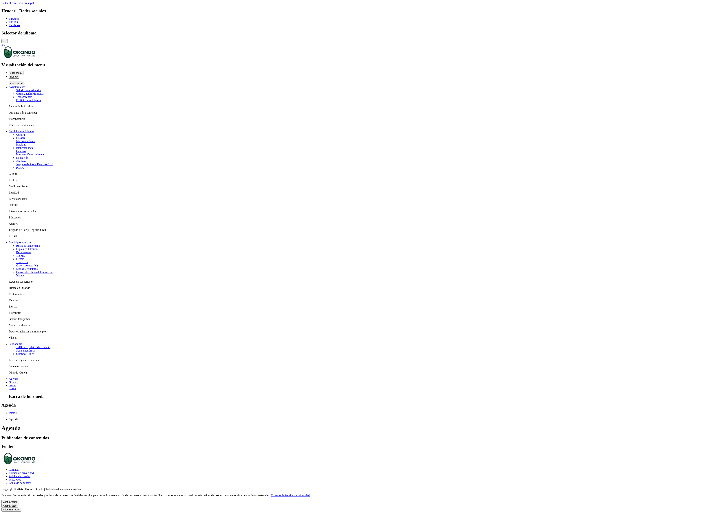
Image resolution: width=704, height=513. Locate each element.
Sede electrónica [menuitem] (25, 350)
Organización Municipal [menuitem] (30, 93)
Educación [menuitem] (22, 157)
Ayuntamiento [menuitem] (17, 87)
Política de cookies (19, 476)
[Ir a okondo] (19, 57)
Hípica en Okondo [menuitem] (27, 249)
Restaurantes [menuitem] (23, 252)
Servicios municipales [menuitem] (21, 131)
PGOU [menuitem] (20, 167)
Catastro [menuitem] (21, 151)
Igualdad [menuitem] (21, 144)
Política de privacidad (21, 473)
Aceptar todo (9, 505)
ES (4, 41)
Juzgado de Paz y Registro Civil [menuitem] (34, 164)
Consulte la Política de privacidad (290, 495)
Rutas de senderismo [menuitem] (28, 245)
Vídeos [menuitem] (20, 275)
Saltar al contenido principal (17, 3)
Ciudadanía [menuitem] (15, 343)
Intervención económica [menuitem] (30, 154)
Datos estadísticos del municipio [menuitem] (34, 272)
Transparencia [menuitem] (24, 96)
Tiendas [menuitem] (20, 255)
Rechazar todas (11, 509)
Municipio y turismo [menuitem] (20, 242)
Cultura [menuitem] (20, 134)
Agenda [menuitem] (13, 378)
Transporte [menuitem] (22, 262)
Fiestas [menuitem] (20, 258)
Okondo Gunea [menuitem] (25, 353)
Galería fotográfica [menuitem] (27, 265)
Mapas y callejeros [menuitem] (27, 268)
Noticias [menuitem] (13, 382)
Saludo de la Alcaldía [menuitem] (28, 90)
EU (3, 44)
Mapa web (15, 479)
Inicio (12, 412)
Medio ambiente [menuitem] (25, 141)
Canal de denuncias (20, 482)
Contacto (14, 469)
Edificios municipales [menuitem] (28, 100)
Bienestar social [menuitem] (25, 147)
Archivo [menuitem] (21, 161)
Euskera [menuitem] (20, 137)
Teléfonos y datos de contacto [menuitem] (33, 347)
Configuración (10, 502)
